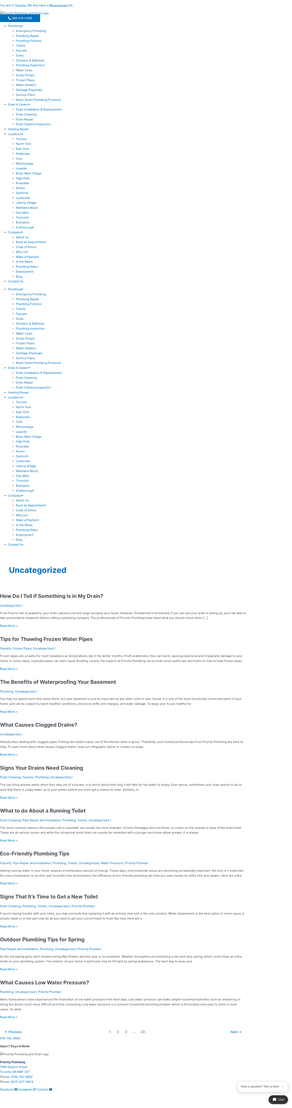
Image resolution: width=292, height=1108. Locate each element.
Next (236, 1032)
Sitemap (6, 1102)
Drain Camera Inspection (33, 124)
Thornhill (22, 217)
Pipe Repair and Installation (41, 820)
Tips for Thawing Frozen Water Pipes (46, 639)
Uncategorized (10, 605)
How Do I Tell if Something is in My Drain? (51, 596)
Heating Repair (18, 129)
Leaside (21, 168)
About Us (22, 237)
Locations (14, 134)
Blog (19, 276)
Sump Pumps (25, 75)
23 (143, 1032)
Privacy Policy (24, 1102)
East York (22, 149)
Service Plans (25, 95)
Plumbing (14, 26)
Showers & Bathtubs (30, 60)
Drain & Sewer (18, 104)
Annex (20, 188)
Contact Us (15, 281)
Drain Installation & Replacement (39, 109)
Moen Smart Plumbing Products (38, 100)
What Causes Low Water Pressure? (44, 982)
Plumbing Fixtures (29, 41)
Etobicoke (23, 154)
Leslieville (23, 198)
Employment (24, 271)
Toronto (21, 139)
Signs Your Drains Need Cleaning (41, 768)
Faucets (21, 50)
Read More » (9, 626)
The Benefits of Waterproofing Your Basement (58, 682)
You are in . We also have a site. (36, 5)
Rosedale (22, 183)
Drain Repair (24, 119)
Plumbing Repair (27, 36)
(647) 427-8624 (22, 1082)
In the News (24, 262)
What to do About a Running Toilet (43, 811)
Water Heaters (26, 85)
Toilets (20, 45)
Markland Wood (27, 208)
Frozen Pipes (25, 80)
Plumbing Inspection (30, 65)
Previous (13, 1032)
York (19, 159)
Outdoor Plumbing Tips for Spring (42, 939)
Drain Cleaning (26, 114)
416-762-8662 (10, 1038)
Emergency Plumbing (31, 31)
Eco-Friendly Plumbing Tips (35, 853)
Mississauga (24, 163)
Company (14, 232)
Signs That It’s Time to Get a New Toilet (49, 897)
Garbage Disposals (29, 90)
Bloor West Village (29, 173)
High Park (23, 178)
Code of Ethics (26, 247)
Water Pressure (112, 863)
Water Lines (24, 70)
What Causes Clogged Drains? (38, 725)
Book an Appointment (31, 242)
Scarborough (25, 227)
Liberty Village (26, 203)
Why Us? (22, 252)
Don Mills (22, 212)
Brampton (23, 222)
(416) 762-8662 (22, 1077)
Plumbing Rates (27, 266)
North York (23, 144)
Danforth (22, 193)
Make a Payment (27, 257)
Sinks (20, 55)
